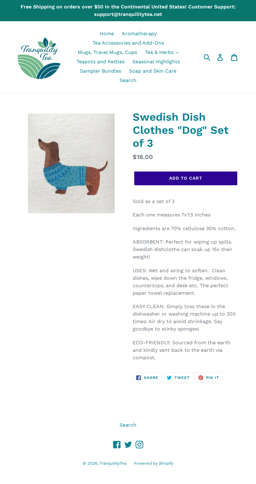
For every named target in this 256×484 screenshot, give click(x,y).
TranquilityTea (113, 463)
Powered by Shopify (154, 463)
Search (128, 425)
